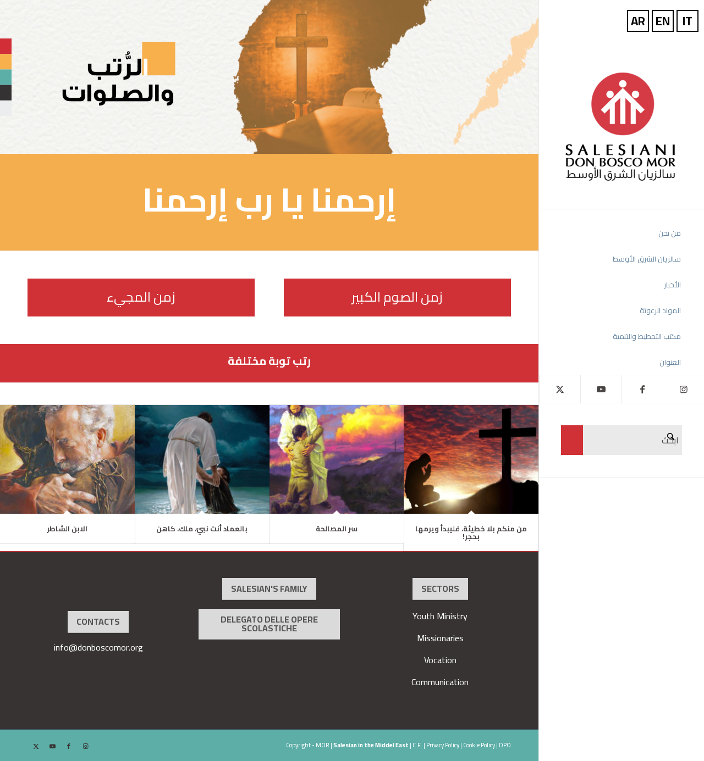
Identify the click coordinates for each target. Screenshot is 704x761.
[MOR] (621, 126)
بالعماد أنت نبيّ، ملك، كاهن (202, 528)
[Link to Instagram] (683, 389)
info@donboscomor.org (98, 647)
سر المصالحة (337, 528)
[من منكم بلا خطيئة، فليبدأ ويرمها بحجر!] (471, 459)
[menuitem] (611, 233)
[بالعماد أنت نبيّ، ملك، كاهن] (202, 459)
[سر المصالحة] (337, 459)
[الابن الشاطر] (67, 459)
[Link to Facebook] (642, 389)
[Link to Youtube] (601, 389)
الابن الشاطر (67, 528)
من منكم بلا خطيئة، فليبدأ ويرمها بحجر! (471, 532)
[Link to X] (559, 389)
